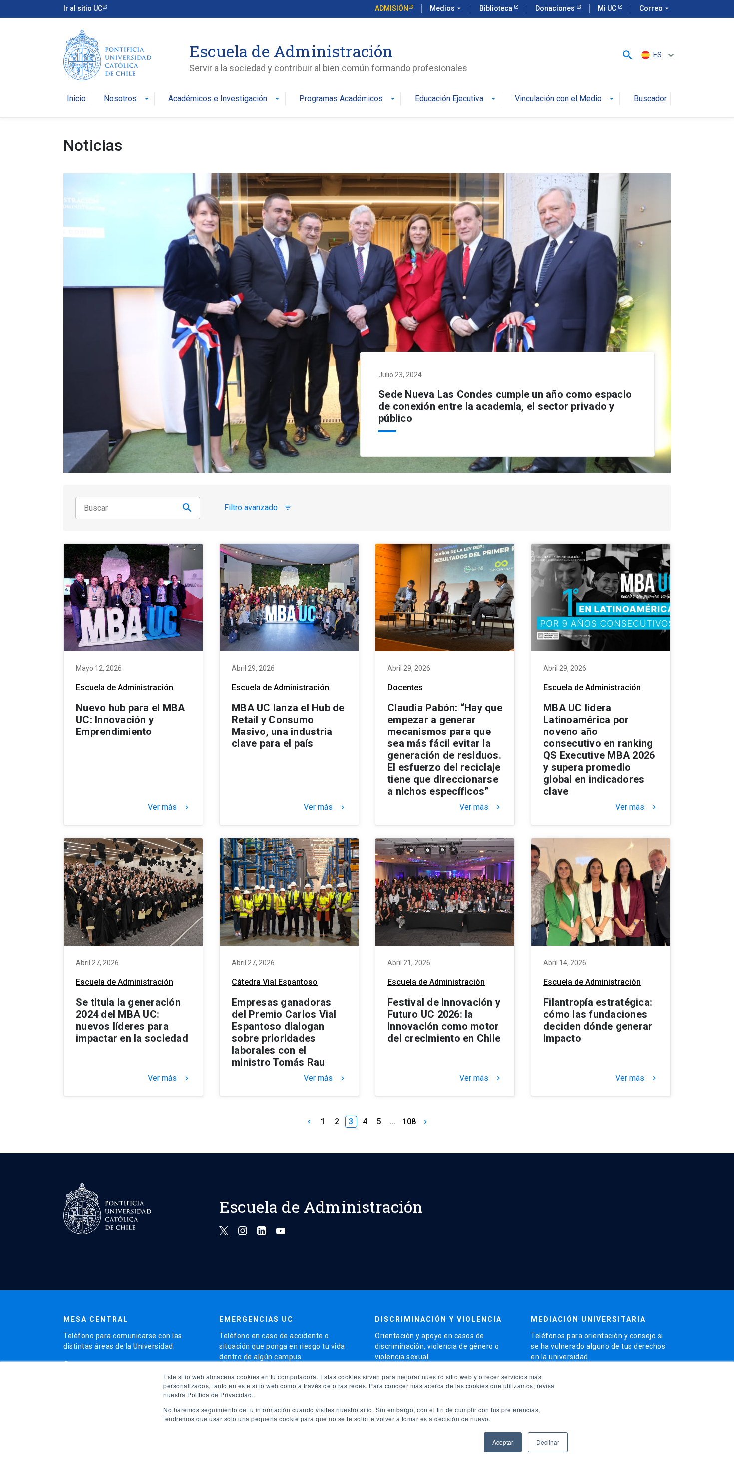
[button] (627, 55)
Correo (655, 8)
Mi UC (608, 8)
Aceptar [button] (502, 1442)
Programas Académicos (348, 99)
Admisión (391, 8)
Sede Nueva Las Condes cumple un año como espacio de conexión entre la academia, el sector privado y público (505, 406)
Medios (446, 8)
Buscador (650, 99)
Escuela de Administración (124, 687)
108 (409, 1121)
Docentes (405, 687)
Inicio (76, 99)
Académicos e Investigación (224, 99)
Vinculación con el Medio (565, 99)
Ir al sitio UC (82, 8)
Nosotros (127, 99)
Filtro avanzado (258, 508)
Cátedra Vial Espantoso (275, 982)
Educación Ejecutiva (456, 99)
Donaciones (555, 8)
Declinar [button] (547, 1442)
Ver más (169, 807)
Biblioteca (496, 8)
